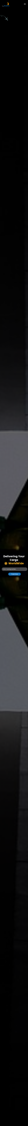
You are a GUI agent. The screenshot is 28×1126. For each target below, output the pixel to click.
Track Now (14, 574)
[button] (25, 4)
